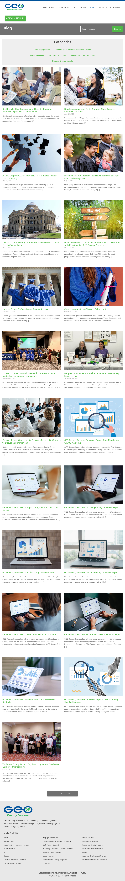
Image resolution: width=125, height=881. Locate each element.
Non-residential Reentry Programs (55, 860)
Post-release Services (90, 841)
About (6, 838)
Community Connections (12, 863)
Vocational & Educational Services (94, 856)
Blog (92, 7)
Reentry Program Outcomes (83, 55)
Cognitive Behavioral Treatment (15, 860)
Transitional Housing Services (92, 849)
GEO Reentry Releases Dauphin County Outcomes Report (29, 573)
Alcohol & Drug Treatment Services (16, 845)
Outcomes (80, 7)
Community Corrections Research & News (73, 50)
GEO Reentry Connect (51, 845)
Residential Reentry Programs (92, 845)
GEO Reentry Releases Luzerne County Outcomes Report (29, 635)
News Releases (37, 55)
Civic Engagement (42, 50)
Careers (115, 7)
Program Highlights (57, 55)
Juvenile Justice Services (52, 852)
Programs (48, 7)
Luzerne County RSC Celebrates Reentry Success (25, 309)
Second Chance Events (62, 61)
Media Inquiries (48, 856)
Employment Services (50, 838)
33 (69, 794)
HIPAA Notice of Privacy (75, 873)
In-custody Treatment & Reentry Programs (58, 849)
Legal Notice (44, 873)
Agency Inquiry (9, 841)
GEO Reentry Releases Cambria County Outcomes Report (91, 573)
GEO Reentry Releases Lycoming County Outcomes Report (91, 508)
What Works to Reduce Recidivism (94, 860)
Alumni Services (9, 849)
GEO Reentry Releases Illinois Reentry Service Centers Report (92, 635)
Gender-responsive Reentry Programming (57, 841)
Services (64, 7)
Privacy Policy (57, 873)
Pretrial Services (88, 838)
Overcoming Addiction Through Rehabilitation (86, 309)
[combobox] (96, 29)
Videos (103, 7)
